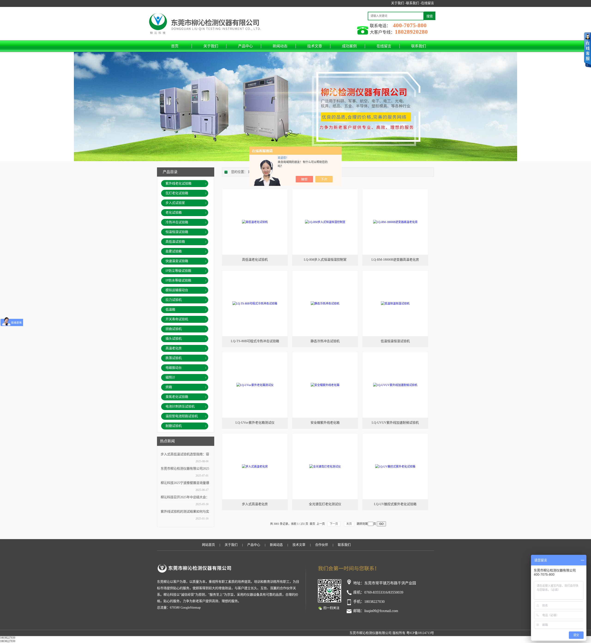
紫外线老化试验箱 (178, 183)
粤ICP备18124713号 (420, 633)
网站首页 (208, 544)
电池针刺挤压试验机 (180, 406)
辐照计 (170, 377)
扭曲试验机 (174, 329)
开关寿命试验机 (177, 319)
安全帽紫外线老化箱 (325, 422)
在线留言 (427, 3)
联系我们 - (413, 3)
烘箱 (169, 387)
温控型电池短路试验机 (182, 416)
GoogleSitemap (191, 607)
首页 (174, 46)
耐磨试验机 (174, 426)
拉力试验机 (174, 300)
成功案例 (349, 46)
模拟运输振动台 (177, 290)
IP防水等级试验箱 (178, 280)
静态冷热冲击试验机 (325, 341)
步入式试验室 (175, 203)
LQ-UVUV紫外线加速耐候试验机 (395, 422)
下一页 (334, 523)
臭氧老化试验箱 (177, 396)
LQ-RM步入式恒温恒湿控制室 (325, 259)
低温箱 (170, 309)
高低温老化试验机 (255, 259)
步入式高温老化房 (255, 504)
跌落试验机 (174, 358)
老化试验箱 (174, 212)
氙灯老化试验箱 (177, 193)
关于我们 (210, 46)
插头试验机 (174, 338)
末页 (349, 523)
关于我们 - (398, 3)
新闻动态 (280, 46)
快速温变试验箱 (177, 261)
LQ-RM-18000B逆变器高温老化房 (395, 259)
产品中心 (245, 46)
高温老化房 (174, 348)
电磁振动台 (174, 367)
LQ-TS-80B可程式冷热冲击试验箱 (255, 341)
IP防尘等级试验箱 (178, 270)
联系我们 (418, 46)
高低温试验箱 (175, 241)
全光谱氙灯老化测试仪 (325, 504)
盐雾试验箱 (174, 251)
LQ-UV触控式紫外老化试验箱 (395, 504)
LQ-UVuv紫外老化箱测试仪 (254, 422)
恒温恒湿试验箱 (177, 232)
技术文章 (314, 46)
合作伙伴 (321, 544)
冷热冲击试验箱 (177, 222)
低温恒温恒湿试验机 (395, 341)
